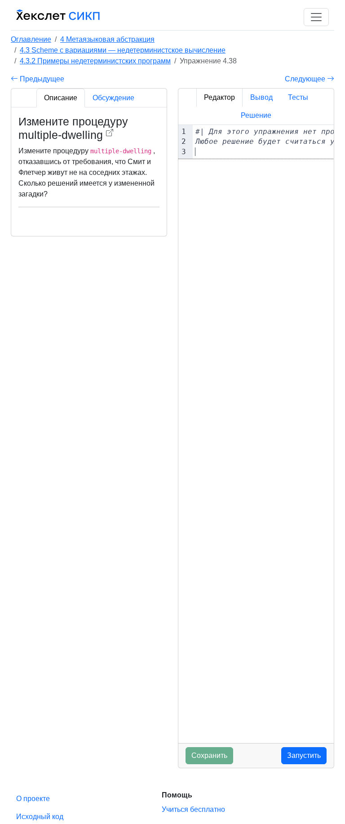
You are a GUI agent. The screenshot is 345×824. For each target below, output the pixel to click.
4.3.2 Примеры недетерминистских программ (95, 61)
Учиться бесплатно (193, 809)
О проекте (33, 798)
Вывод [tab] (261, 97)
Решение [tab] (256, 115)
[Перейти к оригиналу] (109, 133)
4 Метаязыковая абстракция (107, 39)
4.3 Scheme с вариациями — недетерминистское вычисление (123, 50)
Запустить (304, 755)
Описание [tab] (60, 98)
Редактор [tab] (219, 97)
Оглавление (31, 39)
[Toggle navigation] (316, 17)
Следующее (306, 79)
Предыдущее (41, 79)
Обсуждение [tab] (113, 98)
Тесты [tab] (298, 97)
